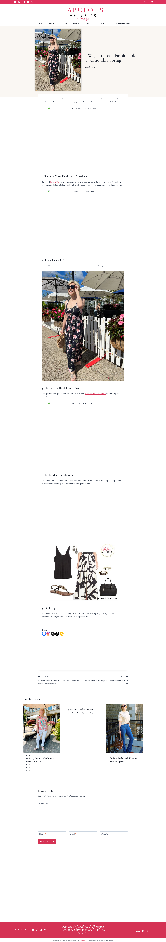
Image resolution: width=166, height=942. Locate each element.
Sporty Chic (55, 182)
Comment (44, 803)
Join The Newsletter (139, 2)
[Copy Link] (62, 634)
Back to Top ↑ (143, 931)
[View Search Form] (152, 2)
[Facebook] (15, 2)
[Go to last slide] (27, 738)
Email (73, 834)
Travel (89, 23)
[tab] (78, 774)
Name (42, 834)
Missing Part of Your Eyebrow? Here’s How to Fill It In (106, 680)
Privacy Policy (84, 940)
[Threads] (57, 634)
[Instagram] (24, 2)
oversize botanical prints (95, 393)
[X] (53, 634)
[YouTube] (28, 2)
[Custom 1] (32, 2)
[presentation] (41, 728)
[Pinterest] (19, 2)
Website (104, 834)
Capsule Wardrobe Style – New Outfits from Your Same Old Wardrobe (59, 680)
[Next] (139, 738)
